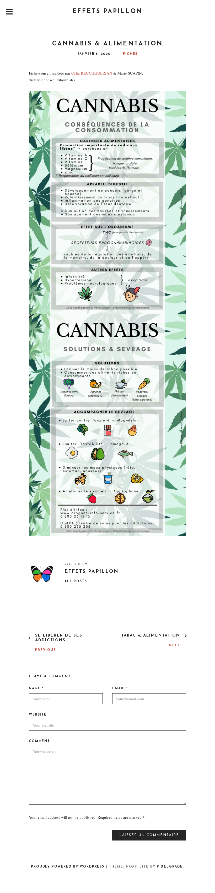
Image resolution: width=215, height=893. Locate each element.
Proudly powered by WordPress (67, 866)
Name (36, 688)
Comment (39, 741)
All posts (75, 581)
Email (120, 688)
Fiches (130, 54)
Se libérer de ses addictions (58, 638)
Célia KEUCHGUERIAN (91, 73)
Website (38, 714)
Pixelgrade (169, 866)
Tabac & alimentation (150, 636)
